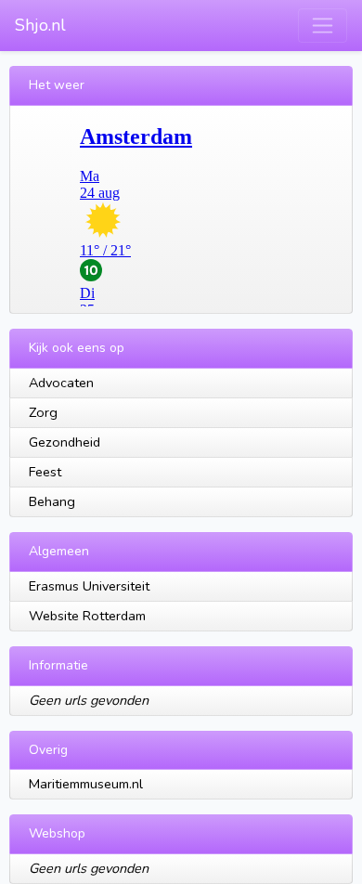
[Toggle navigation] (322, 25)
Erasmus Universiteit (89, 586)
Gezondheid (64, 442)
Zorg (43, 412)
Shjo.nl (40, 25)
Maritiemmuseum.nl (86, 783)
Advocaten (61, 382)
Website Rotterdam (87, 615)
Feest (45, 471)
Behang (52, 501)
